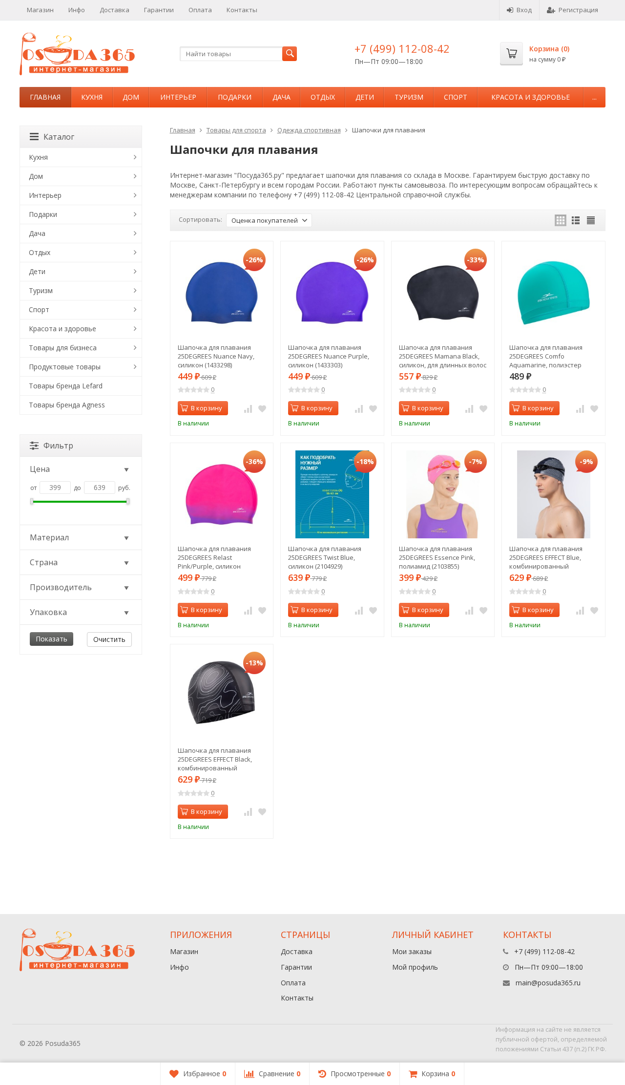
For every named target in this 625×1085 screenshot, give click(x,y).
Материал (49, 537)
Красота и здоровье (530, 97)
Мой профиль (415, 967)
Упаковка (48, 612)
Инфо (76, 9)
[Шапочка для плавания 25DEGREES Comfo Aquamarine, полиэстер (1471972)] (553, 293)
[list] (576, 220)
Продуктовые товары (65, 366)
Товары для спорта (236, 130)
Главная (45, 97)
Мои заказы (412, 951)
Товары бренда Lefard (66, 385)
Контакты (242, 9)
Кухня (92, 97)
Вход (524, 9)
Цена (40, 469)
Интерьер (178, 97)
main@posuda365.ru (548, 982)
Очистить (109, 639)
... (594, 97)
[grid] (560, 220)
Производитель (61, 587)
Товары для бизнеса (63, 347)
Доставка (114, 9)
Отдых (323, 97)
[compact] (591, 220)
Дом (131, 97)
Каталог (58, 136)
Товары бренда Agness (67, 404)
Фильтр (58, 445)
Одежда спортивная (309, 130)
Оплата (200, 9)
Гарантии (159, 9)
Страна (44, 562)
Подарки (234, 97)
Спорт (455, 97)
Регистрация (578, 9)
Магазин (40, 9)
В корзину (206, 408)
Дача (281, 97)
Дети (364, 97)
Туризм (409, 97)
